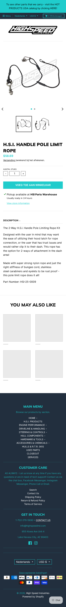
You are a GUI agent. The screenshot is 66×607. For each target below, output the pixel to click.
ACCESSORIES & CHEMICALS (31, 442)
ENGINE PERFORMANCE (32, 425)
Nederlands (20, 16)
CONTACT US (43, 520)
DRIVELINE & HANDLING (32, 428)
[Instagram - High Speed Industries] (36, 543)
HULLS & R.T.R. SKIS (33, 446)
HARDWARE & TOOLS (32, 439)
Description (10, 220)
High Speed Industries (37, 593)
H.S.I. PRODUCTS (33, 421)
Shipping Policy (33, 497)
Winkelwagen (55, 16)
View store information (18, 203)
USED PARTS (33, 450)
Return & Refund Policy (33, 500)
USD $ (33, 16)
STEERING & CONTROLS (32, 432)
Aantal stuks (9, 169)
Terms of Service (33, 504)
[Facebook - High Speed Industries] (30, 543)
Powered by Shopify (33, 596)
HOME (32, 418)
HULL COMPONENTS (32, 435)
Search (33, 489)
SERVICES (33, 457)
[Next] (62, 109)
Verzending (9, 160)
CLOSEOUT (33, 453)
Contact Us (33, 493)
